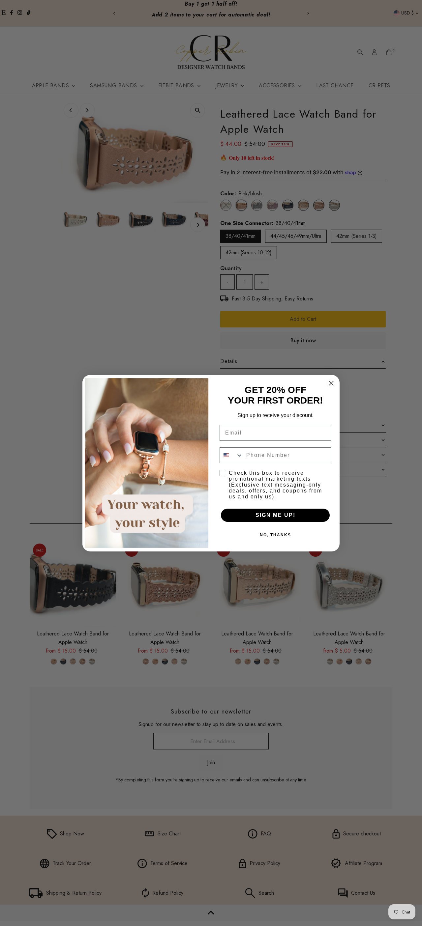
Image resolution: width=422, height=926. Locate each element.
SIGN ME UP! (275, 515)
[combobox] (231, 455)
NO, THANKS (275, 535)
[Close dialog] (331, 383)
